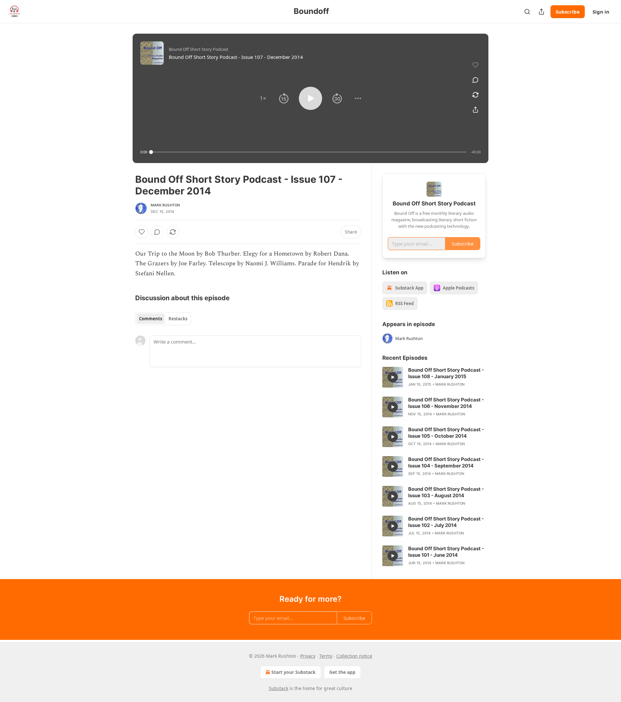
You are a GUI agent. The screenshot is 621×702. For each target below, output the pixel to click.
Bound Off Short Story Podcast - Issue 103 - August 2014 (446, 492)
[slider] (309, 152)
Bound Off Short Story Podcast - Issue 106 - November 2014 (446, 403)
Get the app (342, 672)
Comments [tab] (150, 319)
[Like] (141, 231)
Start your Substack (293, 672)
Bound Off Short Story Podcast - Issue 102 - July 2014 (446, 522)
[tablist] (163, 318)
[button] (263, 98)
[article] (434, 377)
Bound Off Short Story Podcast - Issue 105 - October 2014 (446, 432)
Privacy (307, 656)
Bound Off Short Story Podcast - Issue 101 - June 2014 (446, 551)
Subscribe (568, 11)
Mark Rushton (165, 205)
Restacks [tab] (178, 319)
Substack (278, 688)
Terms (325, 656)
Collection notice (354, 656)
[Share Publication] (541, 11)
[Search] (527, 11)
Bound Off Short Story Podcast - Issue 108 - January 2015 (446, 373)
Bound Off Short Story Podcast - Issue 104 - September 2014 (446, 462)
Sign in (601, 11)
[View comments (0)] (475, 79)
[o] (392, 377)
